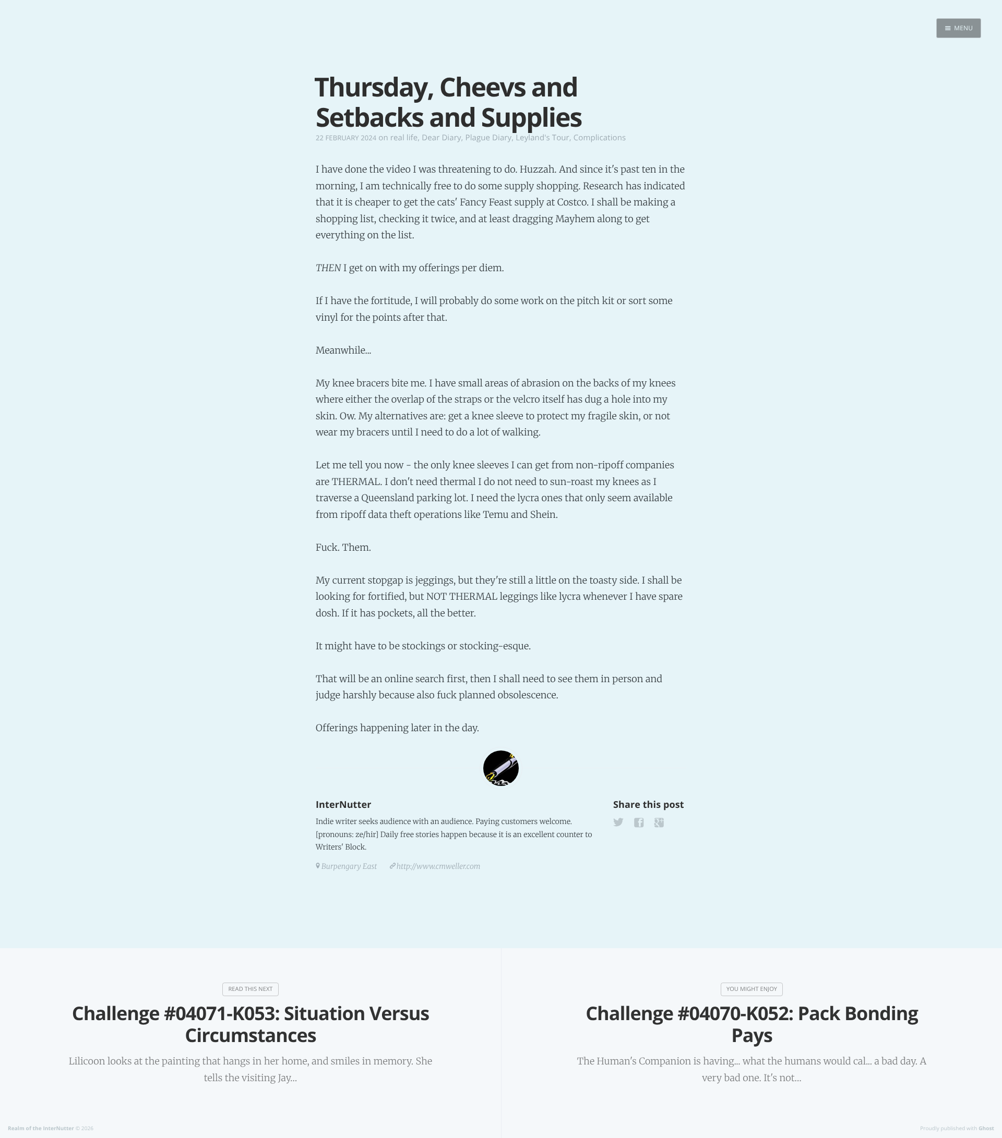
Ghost (986, 1128)
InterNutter (343, 804)
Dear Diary (441, 137)
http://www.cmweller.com (439, 866)
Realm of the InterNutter (41, 1128)
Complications (600, 137)
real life (404, 137)
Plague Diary (489, 137)
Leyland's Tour (542, 137)
